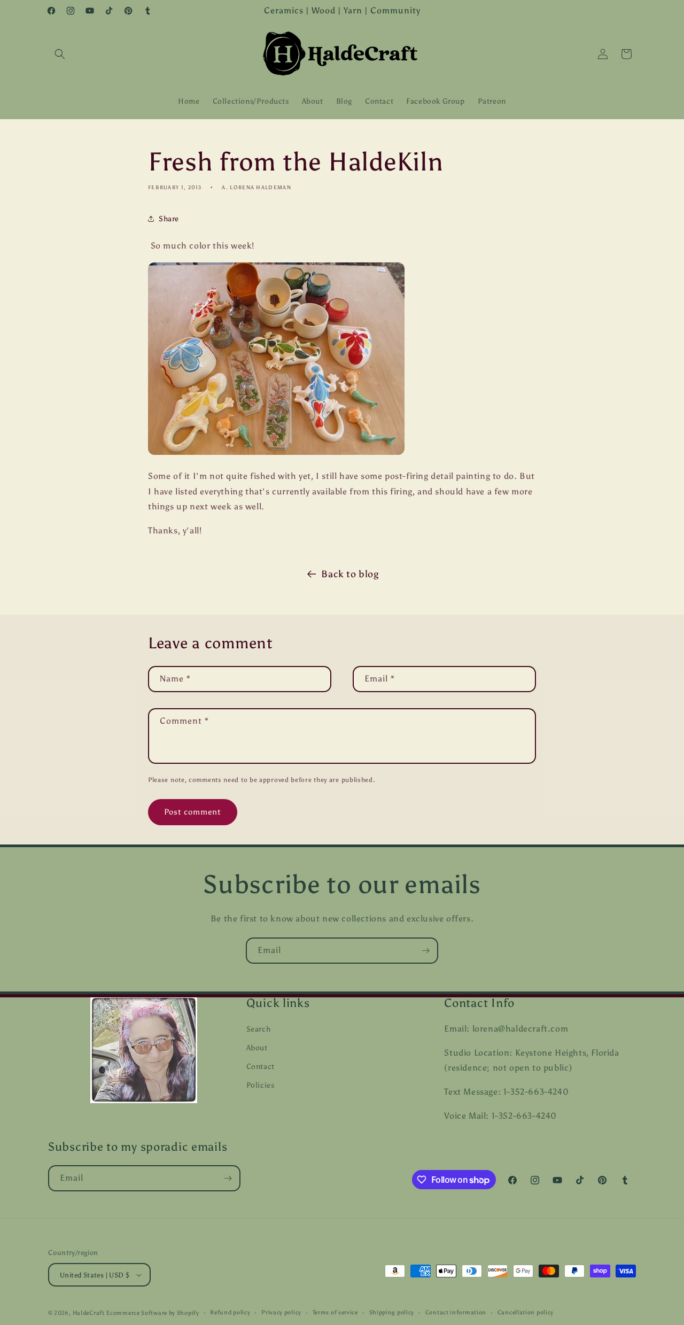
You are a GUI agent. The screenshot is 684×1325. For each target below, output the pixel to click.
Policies (260, 1085)
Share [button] (169, 218)
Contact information (455, 1312)
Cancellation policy (526, 1312)
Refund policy (230, 1312)
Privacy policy (281, 1312)
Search (258, 1029)
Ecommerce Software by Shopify (152, 1312)
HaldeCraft (89, 1312)
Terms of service (335, 1312)
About (257, 1047)
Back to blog (349, 574)
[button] (60, 54)
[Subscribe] (425, 950)
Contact (260, 1066)
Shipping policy (392, 1312)
